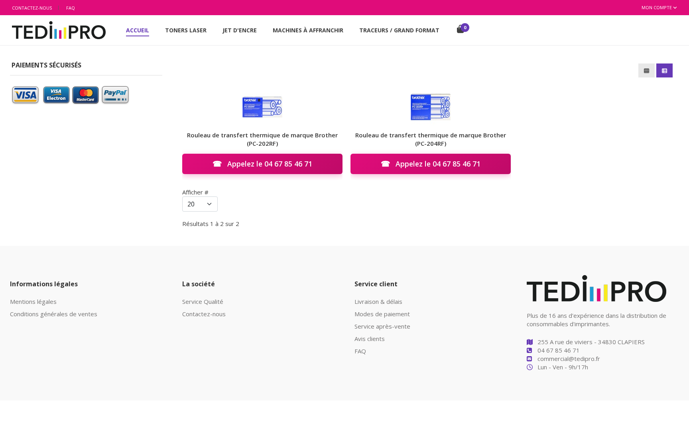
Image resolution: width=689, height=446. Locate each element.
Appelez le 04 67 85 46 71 (262, 163)
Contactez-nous (32, 8)
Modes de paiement (382, 314)
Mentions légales (33, 301)
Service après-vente (382, 326)
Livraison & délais (378, 301)
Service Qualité (202, 301)
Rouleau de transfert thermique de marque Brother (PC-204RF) (430, 139)
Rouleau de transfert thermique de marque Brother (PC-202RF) (262, 139)
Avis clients (369, 339)
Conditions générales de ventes (53, 314)
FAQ (70, 8)
